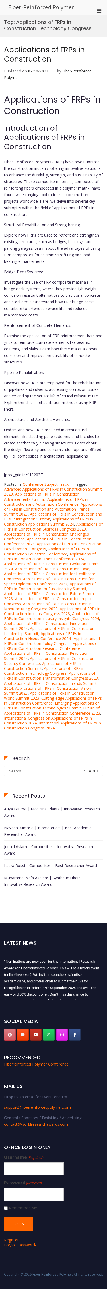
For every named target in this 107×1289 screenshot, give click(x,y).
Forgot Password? (20, 1244)
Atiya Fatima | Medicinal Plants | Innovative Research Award (52, 812)
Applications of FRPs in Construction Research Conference (51, 646)
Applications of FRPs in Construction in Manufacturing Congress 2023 (48, 606)
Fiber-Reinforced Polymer (41, 7)
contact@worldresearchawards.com (36, 1124)
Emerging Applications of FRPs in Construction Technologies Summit (51, 705)
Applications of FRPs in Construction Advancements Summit (42, 496)
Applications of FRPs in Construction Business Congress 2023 (53, 527)
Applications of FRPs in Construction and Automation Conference (46, 502)
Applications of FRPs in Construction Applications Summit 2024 (48, 521)
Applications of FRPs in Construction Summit (43, 666)
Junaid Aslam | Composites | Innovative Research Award (48, 850)
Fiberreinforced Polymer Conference (36, 1064)
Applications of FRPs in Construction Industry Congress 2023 (52, 611)
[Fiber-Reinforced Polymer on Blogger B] (23, 1035)
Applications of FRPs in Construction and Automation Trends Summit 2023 (53, 509)
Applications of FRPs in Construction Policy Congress (52, 641)
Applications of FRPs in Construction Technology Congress (44, 671)
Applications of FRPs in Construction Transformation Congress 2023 (51, 676)
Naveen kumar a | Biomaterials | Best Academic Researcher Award (47, 831)
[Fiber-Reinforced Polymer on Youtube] (36, 1035)
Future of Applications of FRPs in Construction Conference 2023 (52, 710)
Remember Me (23, 1208)
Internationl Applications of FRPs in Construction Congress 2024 (52, 725)
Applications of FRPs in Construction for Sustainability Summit (50, 586)
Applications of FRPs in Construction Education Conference (46, 551)
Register (11, 1240)
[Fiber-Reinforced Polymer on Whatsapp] (49, 1035)
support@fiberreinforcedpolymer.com (37, 1107)
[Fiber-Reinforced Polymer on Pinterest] (10, 1035)
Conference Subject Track (46, 484)
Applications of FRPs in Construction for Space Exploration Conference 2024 (49, 581)
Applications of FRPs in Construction (44, 54)
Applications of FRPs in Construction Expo (52, 568)
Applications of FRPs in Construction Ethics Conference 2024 (50, 556)
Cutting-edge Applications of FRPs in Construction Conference (53, 701)
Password (23, 1183)
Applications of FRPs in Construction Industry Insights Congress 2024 (51, 616)
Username (24, 1157)
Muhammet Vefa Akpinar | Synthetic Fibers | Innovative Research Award (44, 881)
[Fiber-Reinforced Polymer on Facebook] (75, 1035)
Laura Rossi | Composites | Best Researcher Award (50, 865)
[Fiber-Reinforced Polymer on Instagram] (62, 1035)
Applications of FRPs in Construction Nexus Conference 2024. (42, 636)
